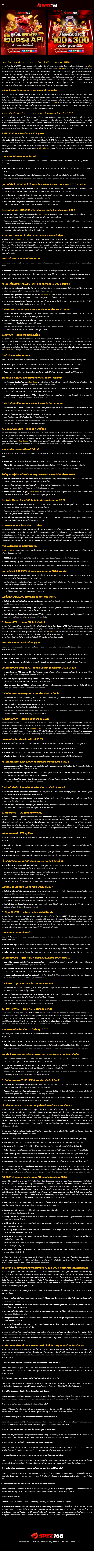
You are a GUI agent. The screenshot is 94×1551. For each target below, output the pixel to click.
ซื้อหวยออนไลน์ (47, 294)
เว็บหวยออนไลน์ (36, 728)
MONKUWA (60, 69)
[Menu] (3, 5)
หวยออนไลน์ (9, 350)
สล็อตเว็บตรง (44, 148)
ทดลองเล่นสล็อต (8, 550)
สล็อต (54, 102)
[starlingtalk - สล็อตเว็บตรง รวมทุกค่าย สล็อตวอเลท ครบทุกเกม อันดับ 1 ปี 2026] (47, 5)
